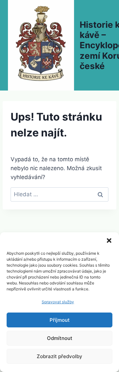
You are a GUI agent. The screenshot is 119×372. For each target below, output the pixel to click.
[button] (109, 240)
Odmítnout (59, 338)
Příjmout (60, 320)
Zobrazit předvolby (59, 356)
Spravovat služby (58, 301)
